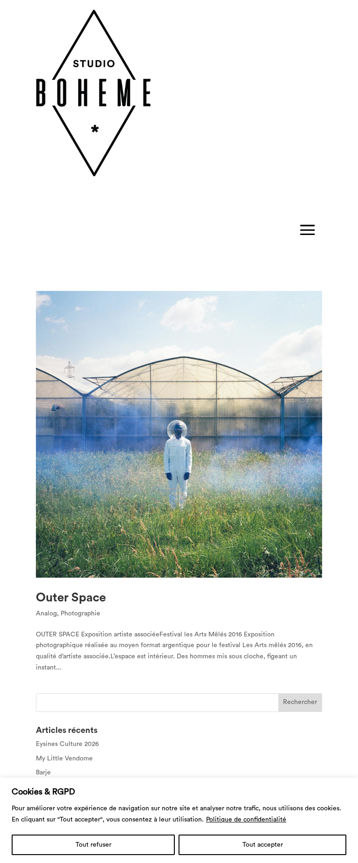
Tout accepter (262, 845)
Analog (46, 613)
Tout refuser (93, 845)
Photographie (80, 613)
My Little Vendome (64, 758)
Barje (43, 772)
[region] (179, 820)
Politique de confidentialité (246, 819)
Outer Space (71, 598)
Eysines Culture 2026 (67, 744)
